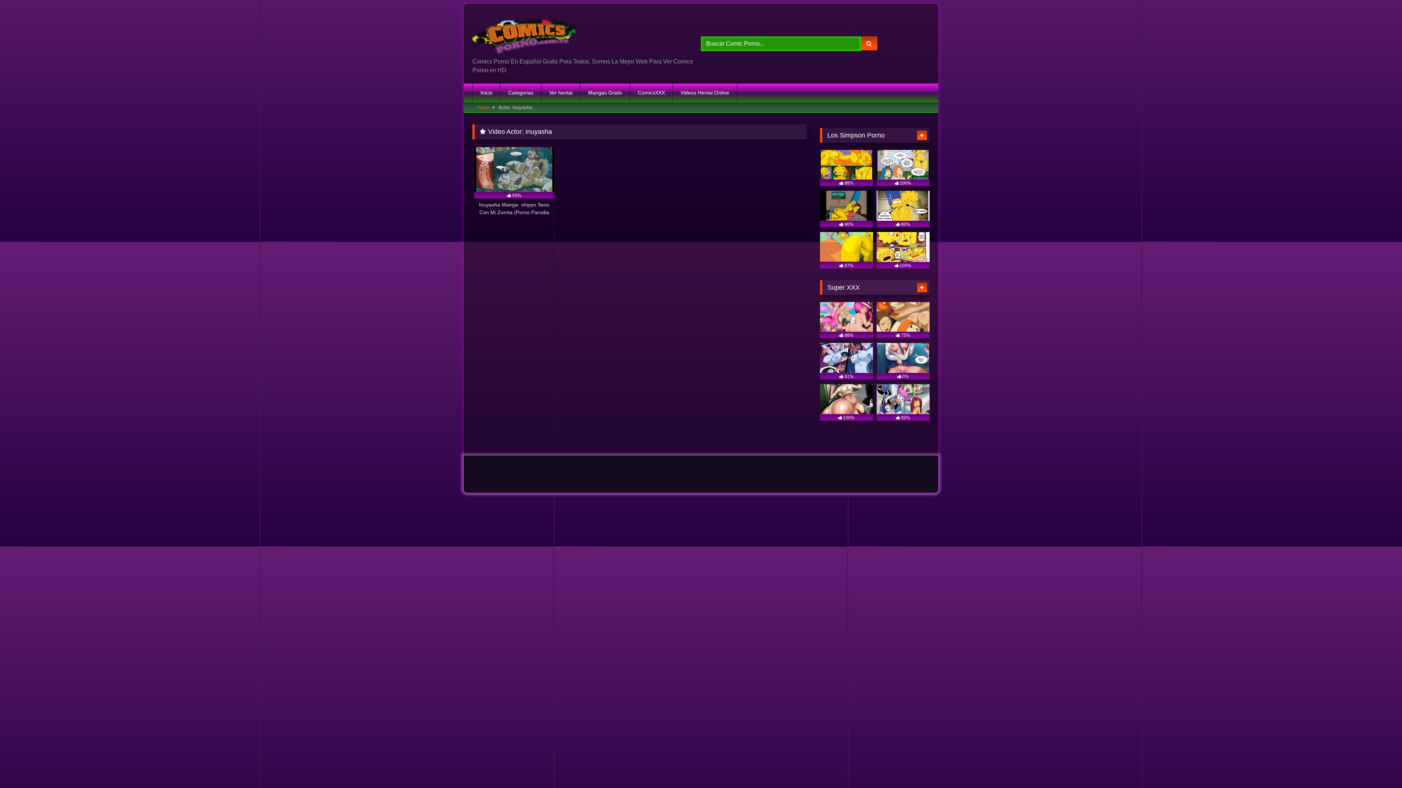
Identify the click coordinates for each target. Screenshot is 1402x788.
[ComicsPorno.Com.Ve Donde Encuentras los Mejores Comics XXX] (525, 33)
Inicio (486, 93)
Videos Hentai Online (705, 93)
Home (483, 107)
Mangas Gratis (605, 93)
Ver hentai (560, 93)
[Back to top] (1379, 766)
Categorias (520, 93)
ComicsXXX (651, 93)
